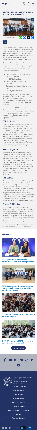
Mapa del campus (18, 402)
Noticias (18, 414)
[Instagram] (16, 360)
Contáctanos (18, 394)
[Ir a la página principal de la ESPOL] (10, 3)
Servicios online (18, 398)
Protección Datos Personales (18, 410)
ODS (24, 3)
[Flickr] (10, 360)
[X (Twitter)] (32, 360)
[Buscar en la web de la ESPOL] (29, 3)
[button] (33, 3)
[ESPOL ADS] (2, 428)
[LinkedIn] (21, 360)
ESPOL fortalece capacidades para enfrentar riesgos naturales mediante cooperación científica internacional (18, 288)
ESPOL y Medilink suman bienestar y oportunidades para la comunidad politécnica (18, 261)
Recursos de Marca (18, 418)
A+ (14, 428)
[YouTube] (18, 365)
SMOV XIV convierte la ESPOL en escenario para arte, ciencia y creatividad (17, 342)
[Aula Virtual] (6, 428)
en (33, 428)
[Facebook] (5, 360)
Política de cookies (18, 406)
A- (17, 428)
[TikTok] (26, 360)
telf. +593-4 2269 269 (19, 386)
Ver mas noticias (18, 348)
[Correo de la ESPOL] (9, 428)
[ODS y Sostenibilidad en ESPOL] (5, 42)
